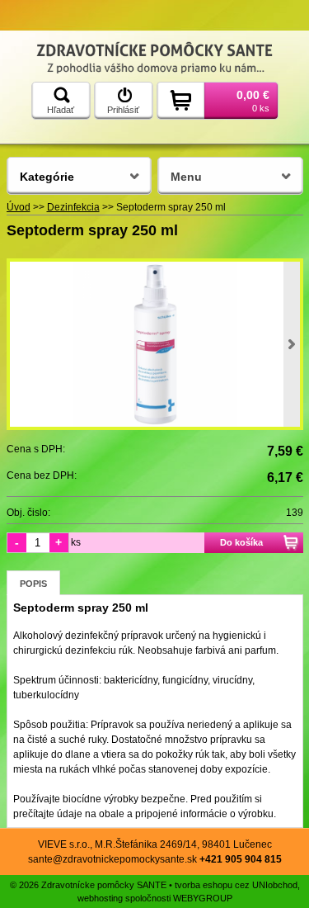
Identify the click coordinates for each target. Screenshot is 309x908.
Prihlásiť (123, 110)
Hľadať (60, 110)
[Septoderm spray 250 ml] (155, 344)
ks (76, 542)
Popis (33, 584)
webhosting (100, 898)
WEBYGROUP (202, 898)
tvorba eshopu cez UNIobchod (236, 885)
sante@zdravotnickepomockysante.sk (112, 859)
